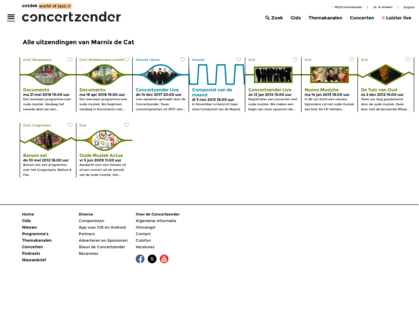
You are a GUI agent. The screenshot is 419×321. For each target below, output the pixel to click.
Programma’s (35, 233)
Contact (143, 234)
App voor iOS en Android (102, 227)
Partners (87, 234)
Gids (296, 17)
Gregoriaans (41, 125)
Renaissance (42, 60)
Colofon (143, 240)
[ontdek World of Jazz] (55, 6)
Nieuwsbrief (34, 260)
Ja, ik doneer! (383, 7)
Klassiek (142, 60)
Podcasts (31, 253)
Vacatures (145, 247)
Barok (155, 60)
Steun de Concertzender (102, 247)
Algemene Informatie (156, 221)
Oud (26, 60)
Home (28, 214)
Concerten (362, 17)
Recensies (88, 253)
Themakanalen (325, 17)
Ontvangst (145, 227)
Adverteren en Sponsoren (103, 240)
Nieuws (29, 227)
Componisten (91, 221)
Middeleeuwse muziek (106, 60)
